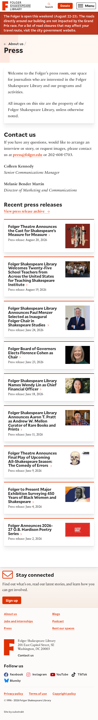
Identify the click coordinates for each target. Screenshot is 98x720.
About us (16, 43)
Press (8, 628)
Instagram (39, 674)
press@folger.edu (27, 155)
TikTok (82, 674)
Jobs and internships (18, 621)
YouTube (62, 674)
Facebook (16, 674)
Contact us (26, 655)
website (69, 30)
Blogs (56, 614)
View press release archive (24, 212)
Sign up (12, 600)
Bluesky (15, 680)
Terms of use (38, 694)
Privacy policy (13, 694)
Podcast (58, 621)
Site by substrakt (14, 711)
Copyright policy (64, 694)
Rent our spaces (63, 628)
